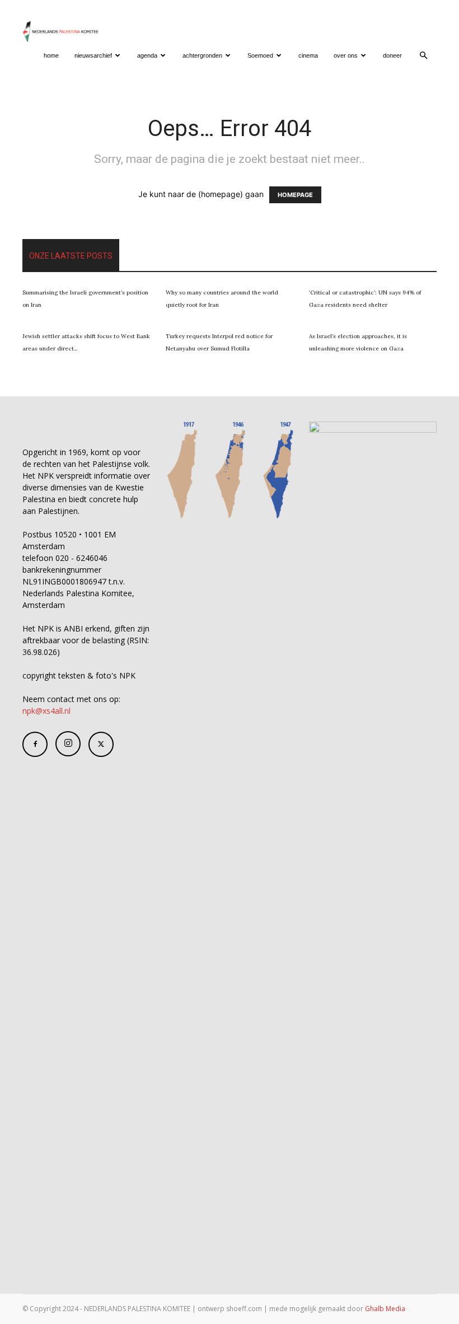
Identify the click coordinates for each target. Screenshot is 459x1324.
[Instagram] (68, 743)
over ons (346, 55)
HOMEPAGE (295, 195)
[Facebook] (35, 744)
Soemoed (260, 55)
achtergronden (202, 55)
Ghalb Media (385, 1308)
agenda (147, 55)
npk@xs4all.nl (46, 710)
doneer (392, 55)
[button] (423, 55)
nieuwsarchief (93, 55)
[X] (101, 744)
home (51, 55)
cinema (308, 55)
